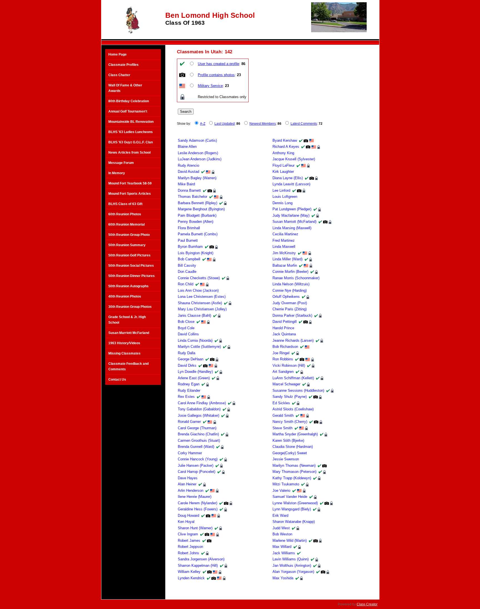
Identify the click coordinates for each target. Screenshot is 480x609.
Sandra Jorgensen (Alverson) (201, 559)
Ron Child (185, 284)
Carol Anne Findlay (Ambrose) (202, 403)
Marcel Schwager (286, 384)
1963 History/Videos (124, 343)
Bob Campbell (189, 259)
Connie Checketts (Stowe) (199, 278)
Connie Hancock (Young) (198, 459)
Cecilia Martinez (285, 234)
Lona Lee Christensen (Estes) (202, 296)
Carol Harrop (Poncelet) (196, 472)
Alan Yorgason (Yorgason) (293, 572)
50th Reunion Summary (127, 245)
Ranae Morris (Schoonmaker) (295, 278)
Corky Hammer (190, 453)
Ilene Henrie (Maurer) (194, 497)
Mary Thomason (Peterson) (294, 472)
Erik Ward (280, 515)
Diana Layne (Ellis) (287, 178)
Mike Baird (186, 184)
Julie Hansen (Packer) (195, 465)
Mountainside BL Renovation (131, 122)
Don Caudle (187, 271)
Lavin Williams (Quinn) (290, 559)
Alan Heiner (187, 484)
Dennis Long (282, 203)
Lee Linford (281, 190)
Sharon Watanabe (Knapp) (293, 522)
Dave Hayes (188, 478)
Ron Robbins (282, 359)
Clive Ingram (188, 534)
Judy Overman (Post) (289, 303)
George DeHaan (190, 359)
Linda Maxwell (283, 246)
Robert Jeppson (190, 547)
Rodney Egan (188, 384)
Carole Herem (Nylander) (197, 503)
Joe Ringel (280, 353)
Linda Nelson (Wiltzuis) (290, 284)
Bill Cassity (187, 265)
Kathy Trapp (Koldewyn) (291, 478)
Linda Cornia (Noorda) (195, 340)
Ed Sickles (281, 403)
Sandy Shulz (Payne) (289, 397)
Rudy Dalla (186, 353)
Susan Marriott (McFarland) (294, 221)
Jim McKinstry (284, 253)
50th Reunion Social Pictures (131, 266)
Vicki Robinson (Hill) (288, 365)
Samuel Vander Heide (289, 497)
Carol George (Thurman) (197, 428)
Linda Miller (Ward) (287, 259)
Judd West (281, 528)
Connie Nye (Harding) (289, 290)
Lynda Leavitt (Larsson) (291, 184)
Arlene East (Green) (194, 378)
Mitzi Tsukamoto (285, 484)
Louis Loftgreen (284, 196)
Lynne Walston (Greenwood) (295, 503)
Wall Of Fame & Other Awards (125, 88)
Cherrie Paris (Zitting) (289, 309)
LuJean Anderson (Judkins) (199, 159)
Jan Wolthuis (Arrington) (291, 565)
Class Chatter (119, 75)
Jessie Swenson (285, 459)
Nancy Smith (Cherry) (289, 422)
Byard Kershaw (284, 140)
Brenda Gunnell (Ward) (196, 447)
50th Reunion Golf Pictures (129, 255)
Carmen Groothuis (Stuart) (199, 440)
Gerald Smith (283, 415)
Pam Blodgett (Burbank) (197, 215)
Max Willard (281, 547)
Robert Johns (188, 553)
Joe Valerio (281, 490)
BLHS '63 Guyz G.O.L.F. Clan (130, 142)
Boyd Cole (186, 328)
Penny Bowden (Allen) (195, 221)
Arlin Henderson (190, 490)
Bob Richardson (285, 347)
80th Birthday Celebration (128, 101)
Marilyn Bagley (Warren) (197, 178)
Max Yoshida (282, 578)
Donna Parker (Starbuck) (292, 315)
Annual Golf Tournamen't (127, 111)
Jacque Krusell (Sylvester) (293, 159)
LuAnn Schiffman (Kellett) (293, 378)
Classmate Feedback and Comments (128, 366)
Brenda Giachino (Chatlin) (198, 434)
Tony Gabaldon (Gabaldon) (199, 409)
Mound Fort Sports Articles (129, 194)
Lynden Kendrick (191, 578)
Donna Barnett (189, 190)
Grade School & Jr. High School (127, 320)
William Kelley (189, 572)
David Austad (188, 171)
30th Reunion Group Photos (130, 307)
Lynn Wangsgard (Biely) (291, 509)
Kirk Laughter (283, 171)
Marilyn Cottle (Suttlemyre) (199, 347)
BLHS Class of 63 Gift (125, 204)
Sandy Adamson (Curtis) (197, 140)
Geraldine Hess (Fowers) (198, 509)
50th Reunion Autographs (128, 286)
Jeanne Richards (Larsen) (293, 340)
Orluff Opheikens (286, 296)
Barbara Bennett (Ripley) (197, 203)
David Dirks (187, 365)
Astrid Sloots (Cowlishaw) (293, 409)
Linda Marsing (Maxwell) (291, 228)
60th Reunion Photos (124, 214)
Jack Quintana (284, 334)
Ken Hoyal (186, 522)
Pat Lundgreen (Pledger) (291, 209)
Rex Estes (186, 397)
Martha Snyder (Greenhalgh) (295, 434)
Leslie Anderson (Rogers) (198, 153)
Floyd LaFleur (283, 165)
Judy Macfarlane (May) (290, 215)
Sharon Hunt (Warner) (195, 528)
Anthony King (283, 153)
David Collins (188, 334)
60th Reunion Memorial (126, 224)
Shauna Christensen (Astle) (200, 303)
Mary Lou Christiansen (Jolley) (202, 309)
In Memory (116, 173)
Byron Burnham (190, 246)
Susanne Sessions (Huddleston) (298, 390)
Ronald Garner (189, 422)
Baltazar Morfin (284, 265)
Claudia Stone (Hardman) (292, 447)
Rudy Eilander (189, 390)
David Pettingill (284, 322)
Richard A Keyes (285, 146)
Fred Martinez (283, 240)
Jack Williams (283, 553)
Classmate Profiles (123, 65)
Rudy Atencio (188, 165)
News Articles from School (129, 152)
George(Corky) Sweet (289, 453)
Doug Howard (188, 515)
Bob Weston (282, 534)
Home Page (117, 54)
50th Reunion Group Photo (129, 235)
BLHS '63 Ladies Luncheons (130, 132)
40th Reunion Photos (124, 296)
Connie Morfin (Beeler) (290, 271)
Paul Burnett (188, 240)
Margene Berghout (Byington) (201, 209)
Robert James (189, 540)
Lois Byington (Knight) (195, 253)
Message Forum (121, 163)
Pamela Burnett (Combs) (198, 234)
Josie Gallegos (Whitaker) (198, 415)
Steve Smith (282, 428)
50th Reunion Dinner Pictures (131, 276)
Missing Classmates (124, 353)
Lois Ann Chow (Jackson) (198, 290)
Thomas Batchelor (192, 196)
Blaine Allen (187, 146)
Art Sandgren (283, 372)
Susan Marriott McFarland (128, 333)
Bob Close (186, 322)
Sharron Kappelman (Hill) (198, 565)
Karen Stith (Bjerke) (288, 440)
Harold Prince (283, 328)
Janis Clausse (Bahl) (194, 315)
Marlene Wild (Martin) (289, 540)
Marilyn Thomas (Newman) (294, 465)
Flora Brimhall (189, 228)
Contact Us (117, 379)
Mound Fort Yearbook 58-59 (130, 183)
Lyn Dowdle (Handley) (195, 372)
